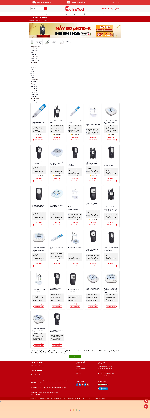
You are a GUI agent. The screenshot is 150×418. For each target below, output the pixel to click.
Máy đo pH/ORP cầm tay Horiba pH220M (73, 290)
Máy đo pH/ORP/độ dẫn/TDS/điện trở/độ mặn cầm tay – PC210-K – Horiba (93, 163)
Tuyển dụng (78, 373)
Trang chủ (31, 20)
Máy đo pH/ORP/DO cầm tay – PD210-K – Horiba (111, 164)
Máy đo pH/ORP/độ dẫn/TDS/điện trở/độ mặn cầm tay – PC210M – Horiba (39, 207)
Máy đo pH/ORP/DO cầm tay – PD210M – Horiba (57, 331)
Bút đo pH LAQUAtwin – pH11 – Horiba (39, 123)
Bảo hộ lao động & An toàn (84, 14)
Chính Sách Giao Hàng (103, 363)
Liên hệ (103, 14)
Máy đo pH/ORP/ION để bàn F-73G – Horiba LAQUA (75, 248)
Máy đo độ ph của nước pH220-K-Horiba (37, 162)
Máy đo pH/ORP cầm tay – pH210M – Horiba (92, 204)
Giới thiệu (78, 366)
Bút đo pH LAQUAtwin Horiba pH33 (56, 247)
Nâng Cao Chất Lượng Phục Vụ (105, 366)
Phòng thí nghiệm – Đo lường (67, 14)
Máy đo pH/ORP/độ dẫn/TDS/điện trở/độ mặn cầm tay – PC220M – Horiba (111, 249)
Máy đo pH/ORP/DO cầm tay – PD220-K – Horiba (75, 164)
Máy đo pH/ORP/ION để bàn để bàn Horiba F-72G (56, 206)
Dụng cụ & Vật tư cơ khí (51, 14)
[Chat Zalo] (146, 406)
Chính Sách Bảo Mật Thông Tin (105, 376)
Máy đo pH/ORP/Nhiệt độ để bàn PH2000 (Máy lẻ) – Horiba (93, 289)
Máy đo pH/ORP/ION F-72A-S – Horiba (93, 125)
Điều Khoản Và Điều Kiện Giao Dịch (106, 373)
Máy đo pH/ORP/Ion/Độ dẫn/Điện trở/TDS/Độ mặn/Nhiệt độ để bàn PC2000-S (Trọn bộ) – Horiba (39, 249)
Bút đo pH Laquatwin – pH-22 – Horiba (74, 121)
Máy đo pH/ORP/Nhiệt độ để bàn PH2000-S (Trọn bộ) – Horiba (110, 122)
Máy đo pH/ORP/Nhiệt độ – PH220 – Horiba (92, 250)
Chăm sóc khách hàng (80, 368)
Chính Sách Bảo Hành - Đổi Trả (105, 368)
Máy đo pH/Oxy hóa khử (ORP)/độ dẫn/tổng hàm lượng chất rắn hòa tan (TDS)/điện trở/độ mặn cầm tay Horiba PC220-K (111, 209)
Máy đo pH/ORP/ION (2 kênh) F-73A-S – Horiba (38, 290)
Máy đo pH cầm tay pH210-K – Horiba (57, 121)
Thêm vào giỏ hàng (39, 139)
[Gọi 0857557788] (146, 401)
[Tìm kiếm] (45, 8)
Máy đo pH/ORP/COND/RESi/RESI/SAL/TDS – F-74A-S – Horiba (75, 208)
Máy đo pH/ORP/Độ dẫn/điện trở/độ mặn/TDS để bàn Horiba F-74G (56, 163)
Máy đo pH (37, 20)
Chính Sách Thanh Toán (103, 371)
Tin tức (96, 14)
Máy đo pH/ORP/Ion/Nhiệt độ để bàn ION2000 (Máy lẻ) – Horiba (38, 330)
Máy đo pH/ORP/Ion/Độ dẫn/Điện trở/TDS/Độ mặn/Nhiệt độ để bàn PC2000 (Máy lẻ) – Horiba (111, 290)
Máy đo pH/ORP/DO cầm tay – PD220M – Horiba (57, 289)
